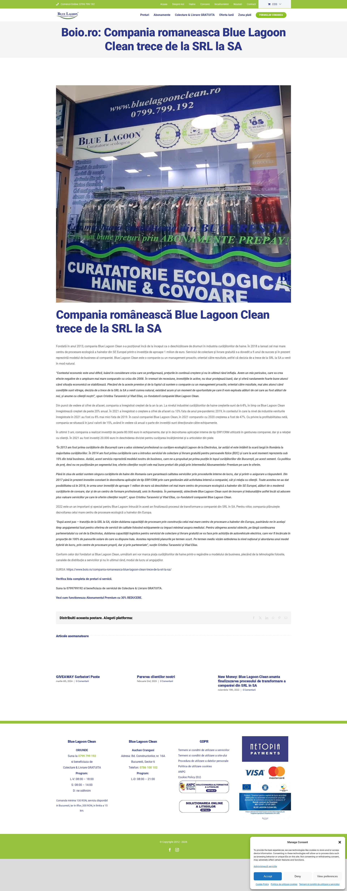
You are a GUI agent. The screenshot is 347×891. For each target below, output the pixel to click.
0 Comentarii (82, 681)
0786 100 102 (148, 767)
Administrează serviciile (265, 866)
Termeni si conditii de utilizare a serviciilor (319, 884)
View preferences (327, 876)
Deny (298, 876)
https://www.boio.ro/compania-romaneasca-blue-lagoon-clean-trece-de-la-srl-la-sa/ (119, 569)
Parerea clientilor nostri (156, 677)
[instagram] (177, 850)
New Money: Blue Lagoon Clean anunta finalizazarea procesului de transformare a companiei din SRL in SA (252, 681)
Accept (268, 876)
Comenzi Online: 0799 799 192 (78, 4)
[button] (340, 842)
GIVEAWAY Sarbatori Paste (78, 677)
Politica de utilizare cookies (284, 884)
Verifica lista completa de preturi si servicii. (84, 579)
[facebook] (170, 850)
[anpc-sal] (204, 781)
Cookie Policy (262, 884)
